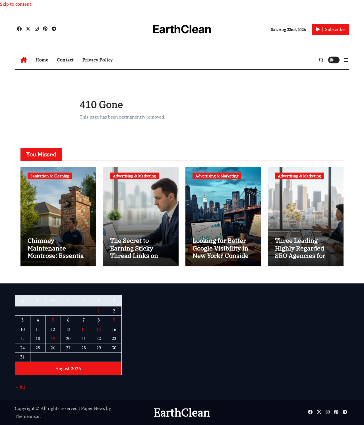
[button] (346, 60)
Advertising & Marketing (134, 176)
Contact (65, 60)
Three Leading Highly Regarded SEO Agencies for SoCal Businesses (300, 251)
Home (42, 60)
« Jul (20, 387)
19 (53, 338)
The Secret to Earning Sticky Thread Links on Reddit (134, 251)
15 (98, 329)
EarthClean (182, 29)
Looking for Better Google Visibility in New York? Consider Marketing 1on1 (222, 251)
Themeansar (27, 416)
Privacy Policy (97, 60)
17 (22, 338)
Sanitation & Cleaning (49, 176)
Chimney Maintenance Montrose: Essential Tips (57, 251)
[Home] (23, 60)
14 (83, 329)
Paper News (93, 408)
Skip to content (15, 4)
